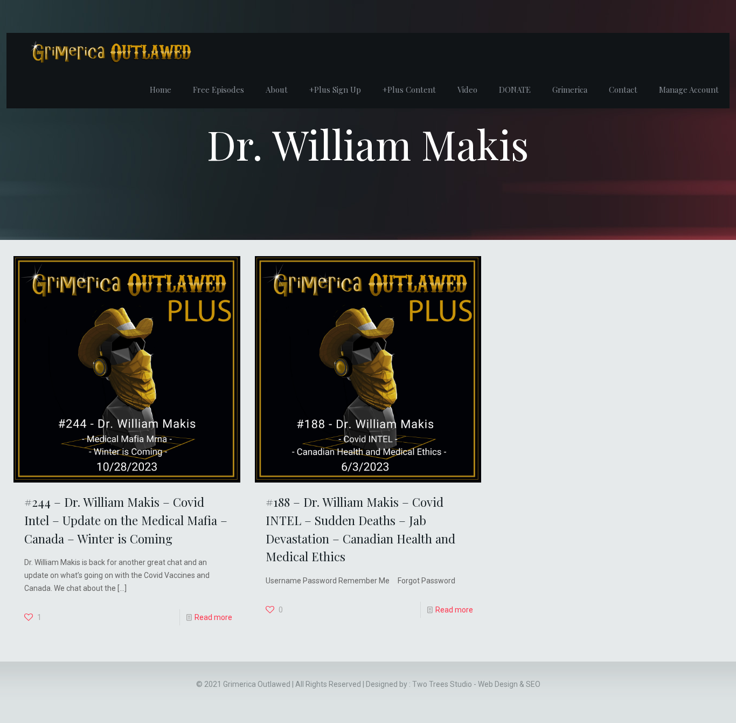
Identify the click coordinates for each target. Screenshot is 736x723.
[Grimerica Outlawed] (110, 52)
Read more (213, 617)
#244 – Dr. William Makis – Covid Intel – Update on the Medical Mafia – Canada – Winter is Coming (125, 520)
